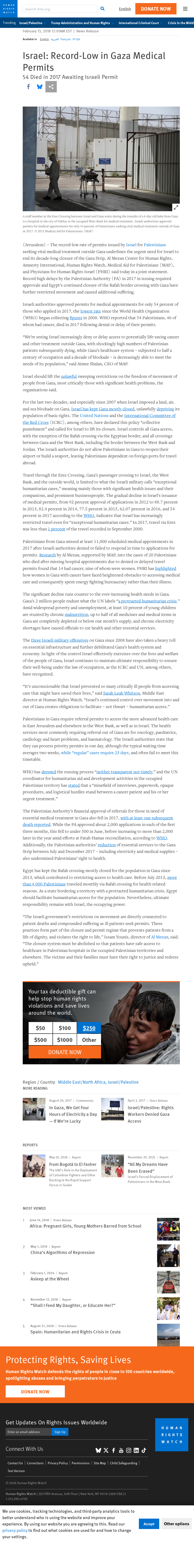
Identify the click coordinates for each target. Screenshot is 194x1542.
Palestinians (155, 244)
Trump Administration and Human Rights (80, 22)
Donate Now (156, 8)
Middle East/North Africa (82, 1082)
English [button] (125, 8)
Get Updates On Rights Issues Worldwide (56, 1422)
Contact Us (15, 1463)
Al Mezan (159, 937)
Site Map (100, 1463)
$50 (40, 1028)
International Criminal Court (139, 22)
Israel (131, 244)
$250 (89, 1028)
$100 (65, 1028)
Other (89, 1039)
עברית (76, 39)
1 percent (56, 529)
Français (66, 39)
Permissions (81, 1463)
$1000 (65, 1039)
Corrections (35, 1463)
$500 (40, 1039)
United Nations (94, 415)
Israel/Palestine (30, 22)
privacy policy (14, 1530)
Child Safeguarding (123, 1463)
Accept (149, 1523)
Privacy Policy (58, 1463)
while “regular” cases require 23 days (95, 752)
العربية (55, 39)
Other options (176, 1524)
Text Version (16, 1471)
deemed (48, 771)
